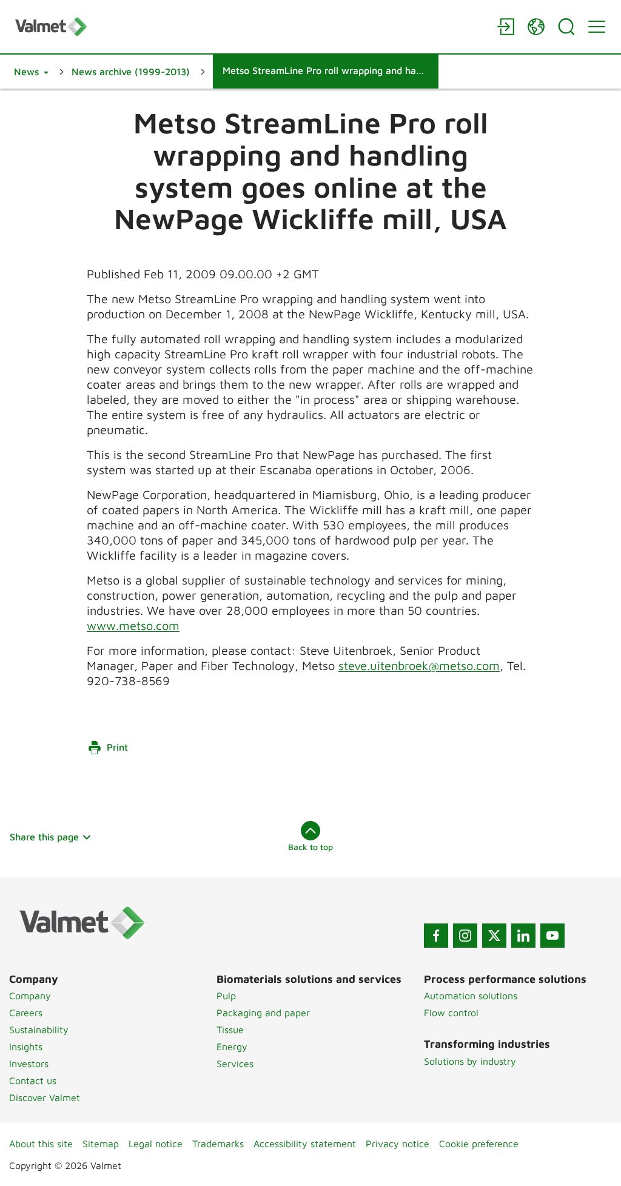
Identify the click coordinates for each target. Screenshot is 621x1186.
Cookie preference (479, 1143)
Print (117, 747)
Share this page (44, 836)
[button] (31, 71)
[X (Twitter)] (494, 935)
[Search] (566, 27)
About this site (41, 1143)
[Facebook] (436, 935)
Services (235, 1063)
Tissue (230, 1029)
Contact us (32, 1080)
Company (30, 995)
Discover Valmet (44, 1097)
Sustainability (39, 1029)
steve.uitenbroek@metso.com (419, 665)
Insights (25, 1046)
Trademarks (218, 1143)
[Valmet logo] (250, 26)
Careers (25, 1012)
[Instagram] (465, 935)
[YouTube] (552, 935)
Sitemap (100, 1143)
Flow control (451, 1012)
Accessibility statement (304, 1143)
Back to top (310, 847)
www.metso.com (133, 625)
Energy (232, 1046)
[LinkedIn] (523, 935)
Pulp (226, 995)
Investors (29, 1063)
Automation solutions (470, 995)
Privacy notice (397, 1143)
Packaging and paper (263, 1012)
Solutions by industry (470, 1061)
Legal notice (156, 1143)
